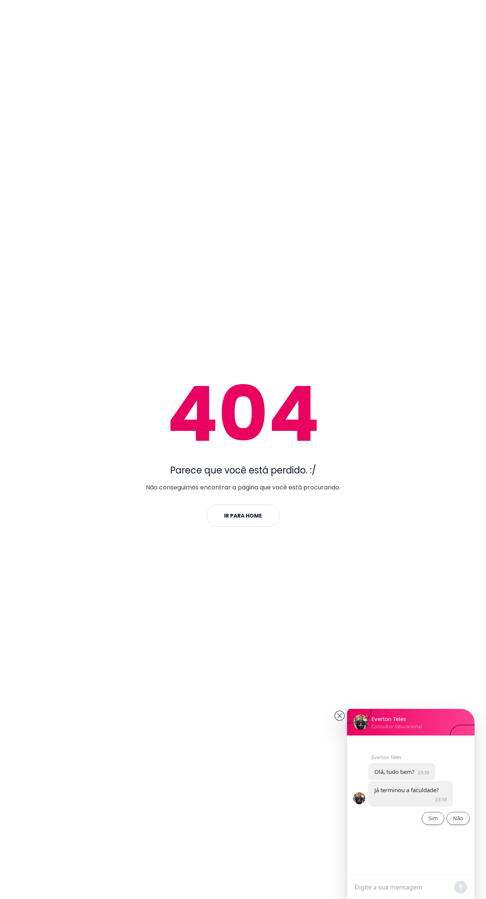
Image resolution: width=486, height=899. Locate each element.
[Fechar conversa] (340, 716)
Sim (433, 818)
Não (458, 818)
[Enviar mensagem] (460, 887)
